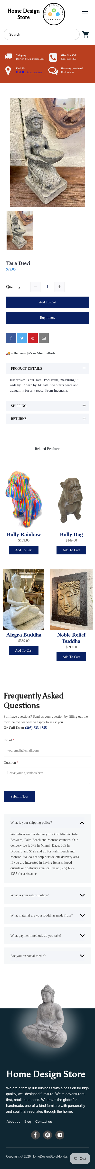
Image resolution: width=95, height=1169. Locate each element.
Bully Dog (71, 534)
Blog (27, 1121)
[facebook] (11, 338)
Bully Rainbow (24, 534)
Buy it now (47, 317)
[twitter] (22, 338)
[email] (44, 338)
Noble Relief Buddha (71, 638)
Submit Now (19, 796)
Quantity (13, 287)
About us (13, 1121)
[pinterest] (33, 338)
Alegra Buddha (23, 635)
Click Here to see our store (29, 72)
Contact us (43, 1121)
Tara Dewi (18, 263)
